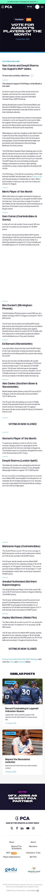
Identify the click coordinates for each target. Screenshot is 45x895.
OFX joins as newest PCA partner (22, 797)
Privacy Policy (21, 890)
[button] (42, 7)
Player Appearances (11, 857)
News (11, 842)
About (33, 842)
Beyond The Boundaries (16, 847)
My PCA (33, 857)
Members (33, 846)
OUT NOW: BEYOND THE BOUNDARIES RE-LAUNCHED (22, 1)
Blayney (34, 890)
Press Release (19, 20)
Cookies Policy (11, 890)
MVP (28, 20)
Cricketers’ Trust (33, 853)
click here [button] (25, 76)
